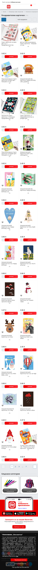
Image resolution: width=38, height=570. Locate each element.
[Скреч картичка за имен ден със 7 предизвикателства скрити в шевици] (10, 32)
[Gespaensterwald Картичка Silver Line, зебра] (28, 325)
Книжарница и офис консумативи (16, 11)
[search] (25, 6)
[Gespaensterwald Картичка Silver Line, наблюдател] (28, 142)
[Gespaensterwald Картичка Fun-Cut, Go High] (28, 362)
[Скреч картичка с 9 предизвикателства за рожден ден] (28, 105)
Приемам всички (20, 560)
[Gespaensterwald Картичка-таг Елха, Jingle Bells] (28, 215)
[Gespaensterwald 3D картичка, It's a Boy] (10, 399)
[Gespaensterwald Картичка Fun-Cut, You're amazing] (28, 252)
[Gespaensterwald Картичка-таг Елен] (10, 325)
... (22, 467)
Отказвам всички (20, 564)
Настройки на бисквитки (20, 567)
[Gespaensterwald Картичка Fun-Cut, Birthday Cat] (10, 179)
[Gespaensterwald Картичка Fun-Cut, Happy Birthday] (10, 252)
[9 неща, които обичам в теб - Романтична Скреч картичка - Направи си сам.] (28, 435)
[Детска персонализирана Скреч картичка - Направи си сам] (28, 32)
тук (17, 556)
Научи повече (22, 508)
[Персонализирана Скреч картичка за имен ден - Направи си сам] (10, 69)
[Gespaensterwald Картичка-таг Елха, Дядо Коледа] (10, 435)
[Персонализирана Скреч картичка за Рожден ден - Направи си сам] (10, 142)
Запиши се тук (19, 527)
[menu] (4, 6)
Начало (4, 11)
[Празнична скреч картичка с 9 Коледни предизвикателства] (10, 105)
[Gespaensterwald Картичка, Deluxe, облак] (28, 399)
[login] (34, 6)
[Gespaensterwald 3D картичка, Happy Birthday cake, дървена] (28, 69)
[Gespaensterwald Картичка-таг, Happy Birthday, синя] (10, 215)
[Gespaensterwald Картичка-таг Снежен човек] (28, 289)
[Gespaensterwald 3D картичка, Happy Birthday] (28, 179)
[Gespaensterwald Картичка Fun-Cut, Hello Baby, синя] (10, 362)
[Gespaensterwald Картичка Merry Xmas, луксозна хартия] (10, 289)
